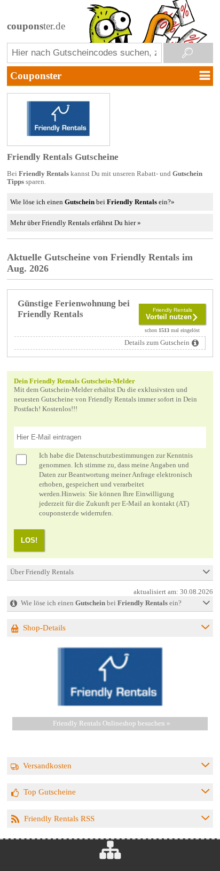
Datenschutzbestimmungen (115, 455)
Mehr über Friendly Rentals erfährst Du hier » (75, 223)
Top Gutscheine (49, 791)
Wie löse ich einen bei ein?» (92, 202)
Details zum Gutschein (157, 342)
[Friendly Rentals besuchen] (110, 704)
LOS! (29, 540)
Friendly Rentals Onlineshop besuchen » (111, 723)
